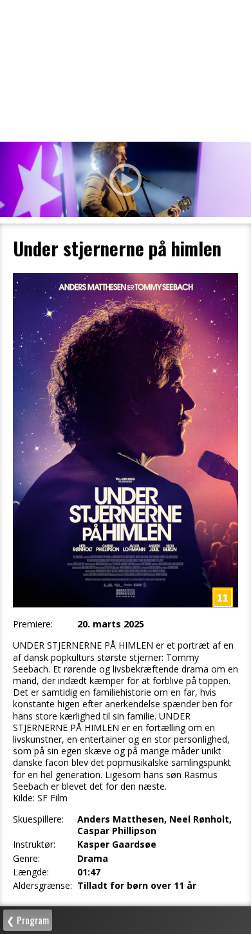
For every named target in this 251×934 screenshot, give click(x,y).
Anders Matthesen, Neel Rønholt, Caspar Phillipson (154, 825)
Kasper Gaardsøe (116, 844)
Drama (92, 858)
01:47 (88, 872)
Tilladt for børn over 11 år (136, 885)
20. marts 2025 (110, 624)
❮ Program (27, 920)
